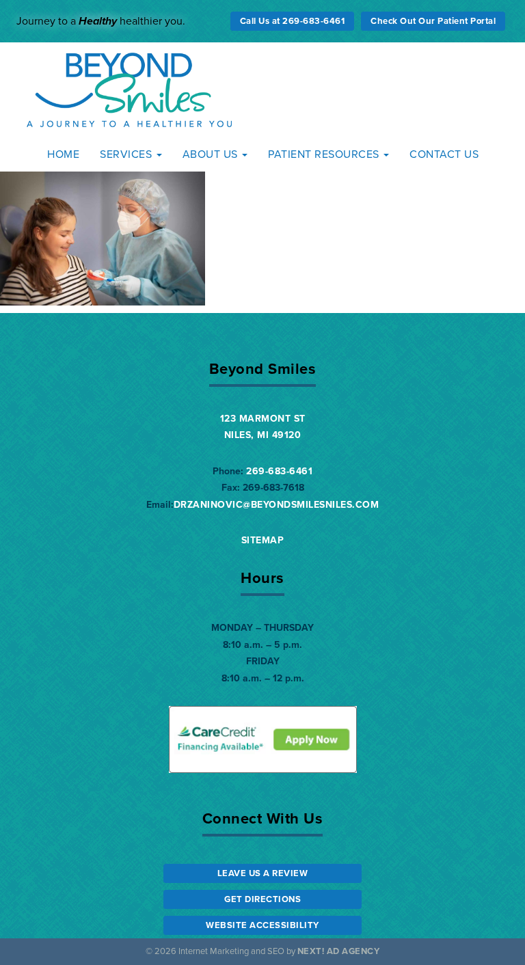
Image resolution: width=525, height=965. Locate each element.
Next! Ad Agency (338, 951)
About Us (212, 154)
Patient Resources (325, 154)
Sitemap (262, 540)
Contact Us (444, 154)
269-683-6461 (279, 471)
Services (127, 154)
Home (63, 154)
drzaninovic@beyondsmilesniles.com (276, 505)
